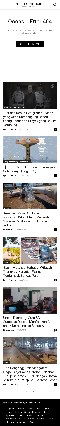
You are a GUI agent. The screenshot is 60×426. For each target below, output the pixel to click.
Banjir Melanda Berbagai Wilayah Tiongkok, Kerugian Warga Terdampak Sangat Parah (27, 272)
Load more (29, 391)
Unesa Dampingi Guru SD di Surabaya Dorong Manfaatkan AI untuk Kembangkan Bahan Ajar (27, 322)
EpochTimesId (9, 129)
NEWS (6, 262)
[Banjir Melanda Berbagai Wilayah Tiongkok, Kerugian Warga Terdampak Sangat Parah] (30, 250)
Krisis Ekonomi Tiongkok (14, 107)
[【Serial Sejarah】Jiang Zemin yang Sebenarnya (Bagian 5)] (30, 149)
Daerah (7, 208)
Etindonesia (9, 229)
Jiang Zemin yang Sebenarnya (16, 162)
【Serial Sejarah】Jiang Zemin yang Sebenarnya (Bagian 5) (29, 169)
